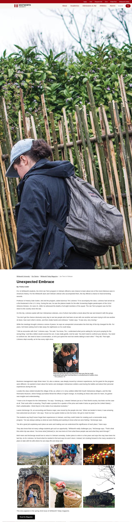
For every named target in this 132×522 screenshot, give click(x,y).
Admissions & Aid (89, 6)
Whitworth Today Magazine (49, 276)
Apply (85, 1)
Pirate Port (113, 1)
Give (106, 1)
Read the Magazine (26, 517)
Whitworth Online (124, 1)
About (64, 6)
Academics (74, 6)
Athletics (103, 6)
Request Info (98, 1)
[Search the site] (128, 5)
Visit (91, 1)
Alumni (112, 6)
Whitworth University (23, 276)
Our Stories (35, 276)
